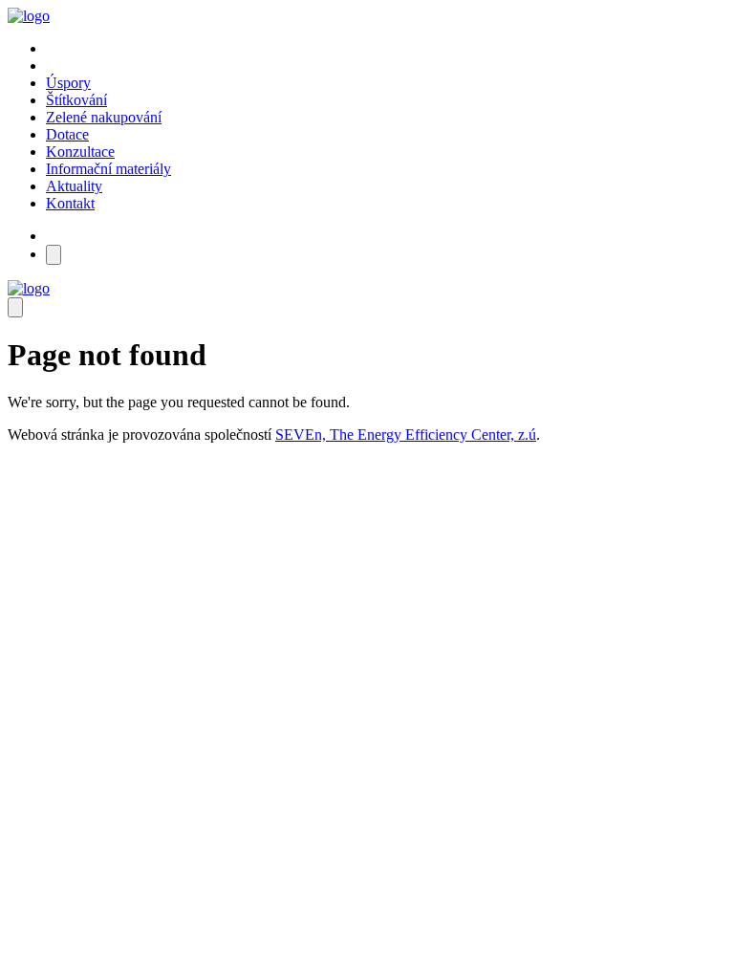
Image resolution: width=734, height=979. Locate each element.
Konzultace (80, 151)
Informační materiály (108, 169)
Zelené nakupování (104, 117)
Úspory (68, 83)
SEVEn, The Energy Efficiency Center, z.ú (405, 434)
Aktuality (74, 186)
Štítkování (76, 100)
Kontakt (70, 203)
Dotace (67, 134)
